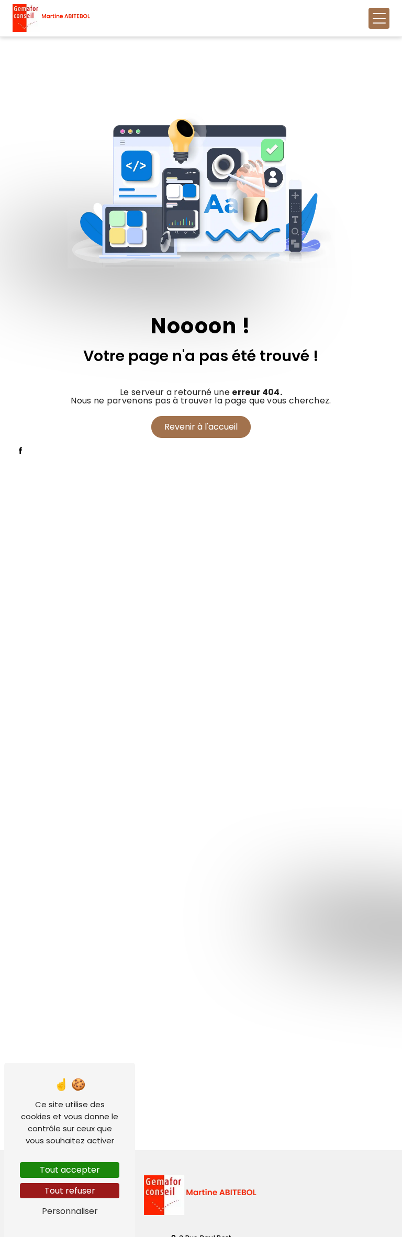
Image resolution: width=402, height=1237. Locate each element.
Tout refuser (69, 1191)
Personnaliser (70, 1211)
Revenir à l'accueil (201, 427)
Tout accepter (70, 1170)
